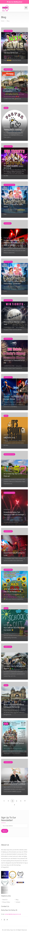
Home (2, 21)
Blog (17, 899)
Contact (18, 902)
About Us (4, 899)
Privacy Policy (6, 902)
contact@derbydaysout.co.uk (13, 914)
